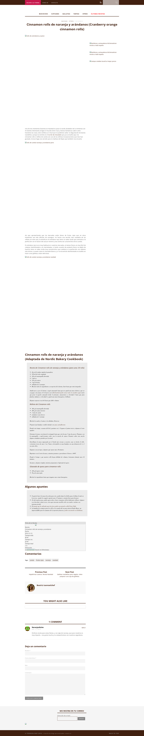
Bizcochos (43, 14)
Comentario (28, 673)
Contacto (54, 2)
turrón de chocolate (55, 135)
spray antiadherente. (60, 425)
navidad (64, 21)
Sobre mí (45, 2)
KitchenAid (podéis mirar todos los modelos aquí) (67, 393)
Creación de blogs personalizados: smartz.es (57, 733)
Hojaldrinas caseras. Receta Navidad (41, 574)
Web (26, 665)
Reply (84, 628)
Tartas (76, 14)
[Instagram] (94, 2)
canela (32, 560)
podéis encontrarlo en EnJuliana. (73, 510)
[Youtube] (98, 2)
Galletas (66, 14)
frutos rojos (40, 560)
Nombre (27, 650)
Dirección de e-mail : (64, 715)
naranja (48, 560)
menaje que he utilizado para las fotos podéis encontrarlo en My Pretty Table (54, 506)
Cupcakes (55, 14)
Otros (85, 14)
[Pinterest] (95, 2)
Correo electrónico (30, 658)
